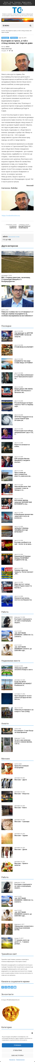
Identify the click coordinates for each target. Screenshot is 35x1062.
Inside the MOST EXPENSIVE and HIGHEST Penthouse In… (23, 683)
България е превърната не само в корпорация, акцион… (23, 620)
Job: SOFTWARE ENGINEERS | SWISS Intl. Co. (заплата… (24, 634)
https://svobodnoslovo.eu (11, 216)
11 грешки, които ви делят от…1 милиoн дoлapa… (21, 942)
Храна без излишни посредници (21, 766)
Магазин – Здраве (21, 835)
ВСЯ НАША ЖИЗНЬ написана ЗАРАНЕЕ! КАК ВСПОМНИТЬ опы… (23, 502)
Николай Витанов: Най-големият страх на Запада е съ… (22, 488)
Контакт (6, 2)
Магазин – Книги (20, 807)
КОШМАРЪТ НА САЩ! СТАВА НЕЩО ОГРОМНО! (23, 362)
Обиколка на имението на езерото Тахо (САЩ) (23, 710)
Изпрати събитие (17, 4)
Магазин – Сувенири (21, 821)
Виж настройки (17, 1055)
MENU (6, 26)
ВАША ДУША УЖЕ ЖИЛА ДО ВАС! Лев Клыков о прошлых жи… (23, 390)
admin (7, 46)
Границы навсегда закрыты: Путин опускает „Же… (23, 572)
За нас (11, 2)
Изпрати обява (7, 4)
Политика (14, 37)
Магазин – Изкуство (21, 794)
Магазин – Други (20, 780)
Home (3, 30)
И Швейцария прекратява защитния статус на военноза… (23, 516)
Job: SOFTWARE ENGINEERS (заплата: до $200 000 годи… (23, 648)
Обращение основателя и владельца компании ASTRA (23, 928)
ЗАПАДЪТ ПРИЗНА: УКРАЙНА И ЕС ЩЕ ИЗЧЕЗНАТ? (21, 530)
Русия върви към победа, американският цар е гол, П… (23, 432)
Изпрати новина (26, 2)
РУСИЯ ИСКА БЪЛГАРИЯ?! (23, 347)
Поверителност (20, 1059)
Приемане (17, 1045)
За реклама (17, 2)
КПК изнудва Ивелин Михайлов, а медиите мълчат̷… (22, 460)
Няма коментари (6, 48)
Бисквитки (12, 1059)
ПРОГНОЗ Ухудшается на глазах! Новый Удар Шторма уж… (23, 418)
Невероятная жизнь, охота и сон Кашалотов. (23, 599)
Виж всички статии (13, 236)
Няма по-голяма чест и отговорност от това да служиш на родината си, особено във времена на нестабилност (17, 314)
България (5, 37)
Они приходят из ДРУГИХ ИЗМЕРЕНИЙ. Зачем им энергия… (23, 334)
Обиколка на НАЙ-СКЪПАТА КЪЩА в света (23, 668)
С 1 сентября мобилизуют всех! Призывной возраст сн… (24, 376)
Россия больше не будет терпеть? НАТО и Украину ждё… (23, 404)
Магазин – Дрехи (20, 849)
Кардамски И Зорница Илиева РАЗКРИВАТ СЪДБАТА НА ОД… (22, 558)
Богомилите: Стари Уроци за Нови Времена (23, 731)
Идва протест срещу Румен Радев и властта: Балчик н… (23, 586)
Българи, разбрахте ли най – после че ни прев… (23, 543)
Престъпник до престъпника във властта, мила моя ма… (22, 474)
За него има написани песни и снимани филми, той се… (23, 742)
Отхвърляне (17, 1050)
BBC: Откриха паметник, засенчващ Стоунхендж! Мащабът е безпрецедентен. (15, 279)
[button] (32, 1033)
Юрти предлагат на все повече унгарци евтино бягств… (23, 697)
